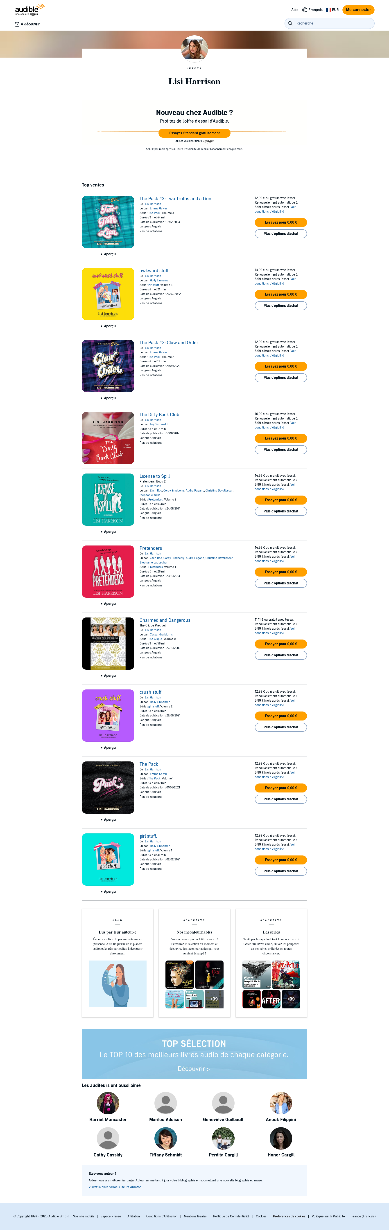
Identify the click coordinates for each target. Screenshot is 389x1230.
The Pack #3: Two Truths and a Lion (175, 199)
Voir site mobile (83, 1216)
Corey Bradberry (173, 490)
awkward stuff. (155, 271)
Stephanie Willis (150, 495)
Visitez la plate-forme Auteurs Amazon (115, 1187)
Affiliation (133, 1216)
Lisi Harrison (153, 204)
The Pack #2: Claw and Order (169, 343)
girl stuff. (148, 836)
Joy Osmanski (158, 424)
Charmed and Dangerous (165, 620)
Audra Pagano (195, 490)
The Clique (155, 639)
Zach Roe (156, 490)
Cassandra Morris (161, 634)
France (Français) (363, 1216)
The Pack (154, 213)
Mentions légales (195, 1216)
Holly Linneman (160, 280)
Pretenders (155, 499)
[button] (194, 133)
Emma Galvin (158, 208)
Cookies (261, 1216)
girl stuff (153, 285)
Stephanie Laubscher (153, 562)
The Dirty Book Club (159, 414)
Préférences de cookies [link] (289, 1216)
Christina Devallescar (219, 490)
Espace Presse (111, 1216)
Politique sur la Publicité (328, 1216)
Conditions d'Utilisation (161, 1216)
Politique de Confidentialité (231, 1216)
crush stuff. (151, 692)
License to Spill (155, 476)
